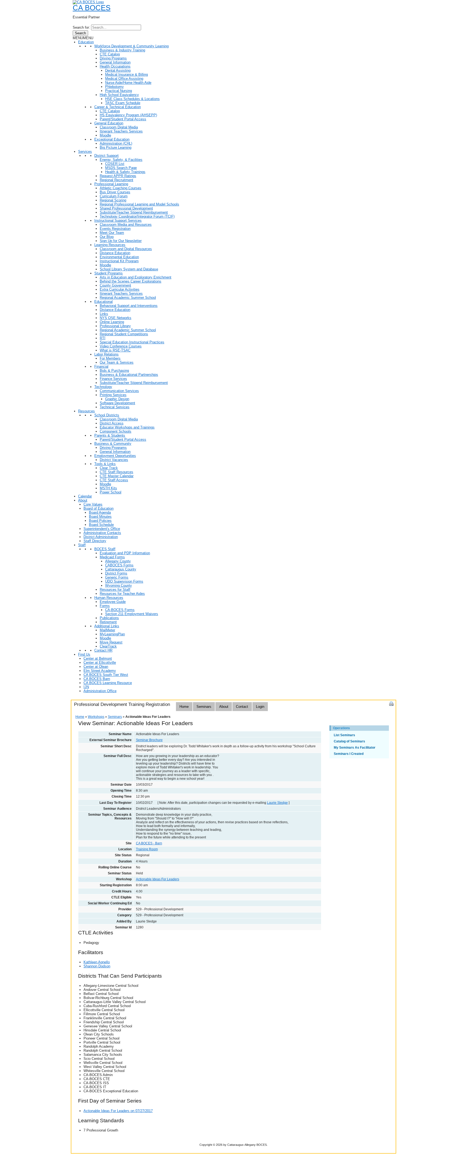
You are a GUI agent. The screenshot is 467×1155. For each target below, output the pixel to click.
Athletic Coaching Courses (120, 188)
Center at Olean (96, 667)
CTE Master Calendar (117, 476)
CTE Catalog (110, 54)
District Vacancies (114, 460)
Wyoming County (118, 585)
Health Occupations (115, 66)
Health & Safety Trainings (125, 172)
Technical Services (114, 407)
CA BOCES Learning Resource (108, 683)
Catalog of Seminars (349, 741)
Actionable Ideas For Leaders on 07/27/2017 (118, 1111)
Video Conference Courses (121, 346)
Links (104, 314)
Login (260, 707)
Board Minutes (100, 517)
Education (86, 42)
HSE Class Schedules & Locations (132, 99)
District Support (106, 156)
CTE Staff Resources (116, 472)
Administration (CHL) (116, 143)
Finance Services (113, 379)
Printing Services (113, 395)
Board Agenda (100, 512)
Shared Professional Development (126, 208)
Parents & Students (109, 435)
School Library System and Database (129, 269)
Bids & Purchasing (114, 371)
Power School (110, 492)
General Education (108, 123)
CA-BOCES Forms (120, 610)
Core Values (93, 504)
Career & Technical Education (117, 107)
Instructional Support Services (118, 220)
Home (184, 707)
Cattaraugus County (120, 569)
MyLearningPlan (112, 634)
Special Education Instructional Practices (132, 342)
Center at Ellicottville (100, 663)
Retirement (108, 622)
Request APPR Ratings (118, 176)
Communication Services (119, 391)
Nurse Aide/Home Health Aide (128, 83)
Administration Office (100, 691)
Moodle (105, 135)
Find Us (84, 654)
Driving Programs (113, 58)
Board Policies (100, 521)
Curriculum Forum (114, 196)
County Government (115, 285)
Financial (101, 366)
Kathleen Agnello (97, 962)
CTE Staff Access (114, 480)
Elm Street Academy (100, 671)
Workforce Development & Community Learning (131, 46)
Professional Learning (111, 184)
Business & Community (112, 444)
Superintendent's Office (102, 529)
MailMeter (107, 630)
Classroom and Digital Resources (126, 249)
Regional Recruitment (116, 180)
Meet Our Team (112, 233)
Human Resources (108, 598)
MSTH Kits (108, 488)
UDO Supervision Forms (124, 581)
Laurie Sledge (277, 803)
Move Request (111, 642)
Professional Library (115, 326)
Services (85, 152)
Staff (82, 545)
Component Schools (115, 431)
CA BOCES (92, 8)
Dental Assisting (118, 70)
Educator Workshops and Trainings (127, 427)
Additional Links (106, 626)
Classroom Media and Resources (126, 225)
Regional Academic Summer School (128, 298)
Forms (105, 606)
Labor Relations (106, 354)
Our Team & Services (117, 362)
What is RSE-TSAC (115, 350)
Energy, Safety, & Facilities (121, 160)
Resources (86, 411)
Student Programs (108, 273)
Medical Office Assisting (124, 79)
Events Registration (115, 229)
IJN (86, 687)
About (82, 500)
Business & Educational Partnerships (129, 375)
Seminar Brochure (149, 740)
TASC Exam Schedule (122, 103)
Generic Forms (116, 577)
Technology (103, 387)
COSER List (114, 164)
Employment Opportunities (115, 456)
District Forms (116, 573)
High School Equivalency (119, 95)
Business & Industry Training (122, 50)
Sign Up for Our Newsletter (121, 241)
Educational (103, 302)
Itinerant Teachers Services (121, 131)
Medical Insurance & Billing (126, 74)
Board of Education (99, 508)
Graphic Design (117, 399)
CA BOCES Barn (97, 679)
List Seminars (344, 735)
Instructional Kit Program (119, 261)
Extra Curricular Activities (119, 289)
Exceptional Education (111, 139)
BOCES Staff (104, 549)
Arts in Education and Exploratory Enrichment (135, 277)
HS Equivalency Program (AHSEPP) (128, 115)
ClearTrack (108, 646)
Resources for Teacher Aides (122, 594)
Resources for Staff (115, 590)
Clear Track (109, 468)
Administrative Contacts (102, 533)
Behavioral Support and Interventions (129, 306)
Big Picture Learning (115, 147)
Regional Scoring (113, 200)
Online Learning (112, 322)
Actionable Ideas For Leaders (157, 879)
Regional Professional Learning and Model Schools (139, 204)
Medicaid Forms (112, 557)
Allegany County (118, 561)
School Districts (106, 415)
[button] (83, 38)
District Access (112, 423)
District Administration (101, 537)
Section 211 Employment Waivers (131, 614)
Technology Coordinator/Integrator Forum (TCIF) (137, 216)
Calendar (85, 496)
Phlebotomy (114, 87)
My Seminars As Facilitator (354, 747)
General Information (115, 62)
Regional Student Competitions (124, 334)
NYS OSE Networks (115, 318)
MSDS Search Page (121, 168)
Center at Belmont (98, 658)
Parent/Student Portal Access (123, 119)
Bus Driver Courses (115, 192)
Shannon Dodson (97, 966)
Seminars (203, 707)
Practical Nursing (118, 91)
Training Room (147, 849)
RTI (102, 338)
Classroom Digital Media (119, 127)
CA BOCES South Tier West (106, 675)
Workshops (96, 717)
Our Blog (107, 237)
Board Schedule (101, 525)
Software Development (117, 403)
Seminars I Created (348, 754)
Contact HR (103, 650)
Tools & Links (105, 464)
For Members (110, 358)
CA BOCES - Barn (149, 843)
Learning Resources (109, 245)
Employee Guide (113, 602)
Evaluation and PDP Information (125, 553)
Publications (109, 618)
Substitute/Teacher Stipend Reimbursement (134, 212)
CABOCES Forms (119, 565)
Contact (242, 707)
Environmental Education (119, 257)
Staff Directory (95, 541)
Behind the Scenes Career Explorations (130, 281)
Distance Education (115, 253)
